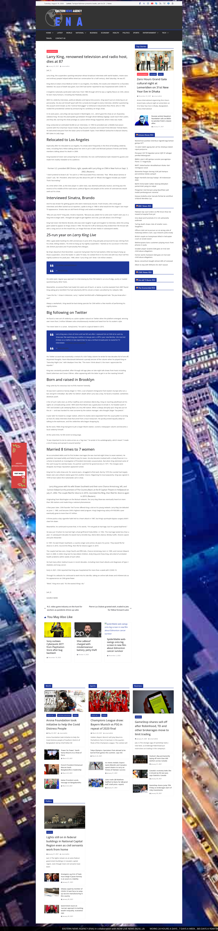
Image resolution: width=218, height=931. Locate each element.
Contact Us (60, 38)
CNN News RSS (145, 272)
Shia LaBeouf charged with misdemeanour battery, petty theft (87, 645)
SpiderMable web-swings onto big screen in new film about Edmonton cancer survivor (116, 645)
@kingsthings (62, 270)
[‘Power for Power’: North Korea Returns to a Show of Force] (51, 754)
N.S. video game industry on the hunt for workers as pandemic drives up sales (64, 608)
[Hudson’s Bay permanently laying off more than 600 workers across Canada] (140, 760)
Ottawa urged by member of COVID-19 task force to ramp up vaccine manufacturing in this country (72, 892)
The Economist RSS (146, 288)
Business (93, 33)
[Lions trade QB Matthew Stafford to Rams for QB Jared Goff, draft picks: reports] (96, 783)
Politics (126, 33)
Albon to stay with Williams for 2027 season (151, 265)
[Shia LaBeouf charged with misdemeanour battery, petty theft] (87, 624)
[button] (52, 32)
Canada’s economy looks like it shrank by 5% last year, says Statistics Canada (160, 772)
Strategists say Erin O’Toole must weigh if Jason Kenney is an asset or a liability (71, 876)
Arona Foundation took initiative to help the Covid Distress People (63, 724)
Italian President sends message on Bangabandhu (71, 781)
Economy (105, 33)
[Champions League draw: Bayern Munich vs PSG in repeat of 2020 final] (109, 701)
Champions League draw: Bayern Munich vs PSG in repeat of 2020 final (107, 724)
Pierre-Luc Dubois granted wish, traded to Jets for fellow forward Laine (109, 608)
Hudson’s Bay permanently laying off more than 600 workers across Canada (159, 758)
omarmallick (65, 66)
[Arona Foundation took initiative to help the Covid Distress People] (64, 701)
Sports (136, 33)
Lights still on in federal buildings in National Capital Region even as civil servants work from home (64, 843)
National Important (64, 715)
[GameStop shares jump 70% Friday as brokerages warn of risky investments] (140, 789)
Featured (153, 74)
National (80, 33)
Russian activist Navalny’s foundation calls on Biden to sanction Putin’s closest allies (161, 119)
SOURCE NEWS (52, 598)
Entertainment (149, 33)
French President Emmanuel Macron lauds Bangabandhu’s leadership (72, 767)
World (69, 33)
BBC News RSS (144, 206)
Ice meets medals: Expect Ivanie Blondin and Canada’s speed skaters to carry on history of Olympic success (116, 766)
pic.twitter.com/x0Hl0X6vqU (66, 265)
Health (116, 33)
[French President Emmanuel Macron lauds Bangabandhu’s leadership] (51, 769)
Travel (49, 38)
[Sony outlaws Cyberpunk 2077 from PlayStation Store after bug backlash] (57, 624)
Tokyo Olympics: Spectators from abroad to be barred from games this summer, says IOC (108, 751)
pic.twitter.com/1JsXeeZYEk (75, 343)
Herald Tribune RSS (146, 280)
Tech (164, 33)
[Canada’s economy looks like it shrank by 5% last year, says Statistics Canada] (140, 774)
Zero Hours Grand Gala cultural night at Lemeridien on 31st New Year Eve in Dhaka (152, 85)
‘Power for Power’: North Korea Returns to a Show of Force (71, 752)
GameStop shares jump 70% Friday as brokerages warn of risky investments (160, 787)
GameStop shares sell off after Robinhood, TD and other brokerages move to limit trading (152, 728)
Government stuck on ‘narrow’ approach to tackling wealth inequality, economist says (72, 909)
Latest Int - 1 (51, 715)
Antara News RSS (145, 135)
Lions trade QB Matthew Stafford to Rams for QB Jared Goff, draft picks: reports (116, 781)
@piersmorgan (63, 348)
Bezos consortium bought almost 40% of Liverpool (154, 261)
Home (48, 33)
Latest (60, 33)
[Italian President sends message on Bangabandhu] (51, 783)
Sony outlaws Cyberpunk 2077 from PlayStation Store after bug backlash (55, 647)
